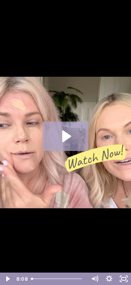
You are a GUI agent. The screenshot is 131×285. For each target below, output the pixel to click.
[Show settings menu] (109, 279)
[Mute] (94, 279)
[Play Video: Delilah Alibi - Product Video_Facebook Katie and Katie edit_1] (65, 136)
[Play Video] (7, 279)
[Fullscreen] (123, 279)
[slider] (58, 279)
